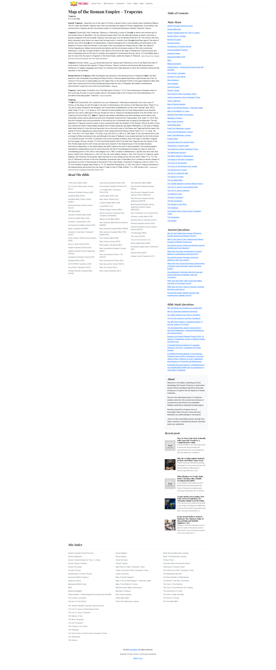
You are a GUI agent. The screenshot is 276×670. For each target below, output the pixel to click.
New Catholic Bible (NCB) (109, 238)
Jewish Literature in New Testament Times (183, 97)
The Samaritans (173, 217)
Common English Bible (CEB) (78, 218)
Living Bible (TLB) (106, 206)
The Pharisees (172, 208)
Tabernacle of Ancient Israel (178, 146)
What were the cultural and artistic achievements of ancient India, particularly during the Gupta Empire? (186, 266)
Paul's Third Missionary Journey (179, 135)
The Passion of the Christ (177, 204)
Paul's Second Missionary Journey (180, 132)
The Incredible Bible (175, 180)
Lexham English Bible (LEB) (110, 203)
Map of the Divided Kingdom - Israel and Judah (185, 108)
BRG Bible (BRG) (74, 211)
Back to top (138, 658)
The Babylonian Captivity (176, 153)
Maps (135, 3)
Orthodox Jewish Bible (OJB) (142, 216)
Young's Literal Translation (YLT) (143, 256)
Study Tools (96, 3)
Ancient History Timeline (176, 36)
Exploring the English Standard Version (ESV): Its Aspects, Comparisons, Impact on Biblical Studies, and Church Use (186, 339)
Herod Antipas (172, 84)
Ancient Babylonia (174, 29)
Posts (129, 3)
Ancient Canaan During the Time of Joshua (183, 33)
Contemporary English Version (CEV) (81, 225)
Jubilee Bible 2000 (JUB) (109, 196)
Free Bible (133, 650)
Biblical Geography (174, 64)
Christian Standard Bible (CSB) (79, 215)
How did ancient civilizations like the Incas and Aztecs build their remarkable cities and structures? (184, 274)
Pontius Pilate (172, 139)
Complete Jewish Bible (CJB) (79, 222)
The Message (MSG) (138, 233)
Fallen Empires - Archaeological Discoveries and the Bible (89, 594)
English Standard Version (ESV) (79, 248)
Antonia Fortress (173, 43)
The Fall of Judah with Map (177, 173)
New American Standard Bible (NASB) (114, 229)
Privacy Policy (133, 654)
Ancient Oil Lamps (174, 40)
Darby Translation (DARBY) (78, 229)
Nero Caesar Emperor (175, 122)
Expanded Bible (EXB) (76, 260)
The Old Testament (174, 201)
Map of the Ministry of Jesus (178, 111)
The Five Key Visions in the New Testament (183, 318)
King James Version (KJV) (109, 199)
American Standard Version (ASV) (80, 192)
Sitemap (123, 654)
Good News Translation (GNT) (79, 267)
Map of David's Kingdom (176, 104)
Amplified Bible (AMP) (76, 196)
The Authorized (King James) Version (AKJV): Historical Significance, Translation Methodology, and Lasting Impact (185, 330)
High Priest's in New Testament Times (181, 94)
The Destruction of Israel (177, 170)
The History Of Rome (175, 177)
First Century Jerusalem (176, 73)
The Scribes (171, 221)
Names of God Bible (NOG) (110, 219)
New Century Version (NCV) (110, 242)
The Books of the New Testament (180, 159)
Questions (120, 3)
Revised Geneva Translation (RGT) (144, 220)
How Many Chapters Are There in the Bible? (183, 315)
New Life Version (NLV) (108, 267)
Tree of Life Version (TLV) (141, 240)
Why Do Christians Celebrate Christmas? (182, 311)
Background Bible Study (176, 57)
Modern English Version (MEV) (111, 210)
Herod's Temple (173, 90)
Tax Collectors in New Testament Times (182, 149)
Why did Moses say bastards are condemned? (184, 308)
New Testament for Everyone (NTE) (144, 213)
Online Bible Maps (174, 125)
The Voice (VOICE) (138, 236)
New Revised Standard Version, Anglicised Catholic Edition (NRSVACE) (142, 207)
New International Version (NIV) (111, 260)
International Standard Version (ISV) (113, 186)
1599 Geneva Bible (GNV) (77, 183)
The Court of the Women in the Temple (182, 166)
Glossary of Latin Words (176, 77)
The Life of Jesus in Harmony (178, 191)
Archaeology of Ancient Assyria (179, 46)
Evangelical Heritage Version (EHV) (81, 257)
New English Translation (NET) (111, 245)
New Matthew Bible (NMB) (141, 183)
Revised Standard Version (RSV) (143, 223)
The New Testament (175, 197)
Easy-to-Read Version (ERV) (78, 244)
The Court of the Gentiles (177, 163)
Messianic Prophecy (175, 118)
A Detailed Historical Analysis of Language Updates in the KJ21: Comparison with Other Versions (184, 347)
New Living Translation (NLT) (110, 271)
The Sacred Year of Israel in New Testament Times (87, 633)
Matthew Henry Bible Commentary (180, 115)
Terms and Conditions (148, 654)
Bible (169, 60)
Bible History (108, 3)
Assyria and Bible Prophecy (177, 50)
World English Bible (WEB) (140, 243)
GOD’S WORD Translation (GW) (79, 264)
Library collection (173, 101)
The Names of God (174, 194)
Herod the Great (173, 87)
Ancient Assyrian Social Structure (180, 26)
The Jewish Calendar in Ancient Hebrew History (185, 184)
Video (141, 3)
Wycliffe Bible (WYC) (139, 253)
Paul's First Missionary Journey (179, 128)
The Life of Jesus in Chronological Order (182, 187)
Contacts (149, 3)
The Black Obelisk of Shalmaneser (180, 156)
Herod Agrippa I (173, 80)
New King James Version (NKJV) (112, 264)
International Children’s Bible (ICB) (112, 183)
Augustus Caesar (173, 53)
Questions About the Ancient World (180, 142)
